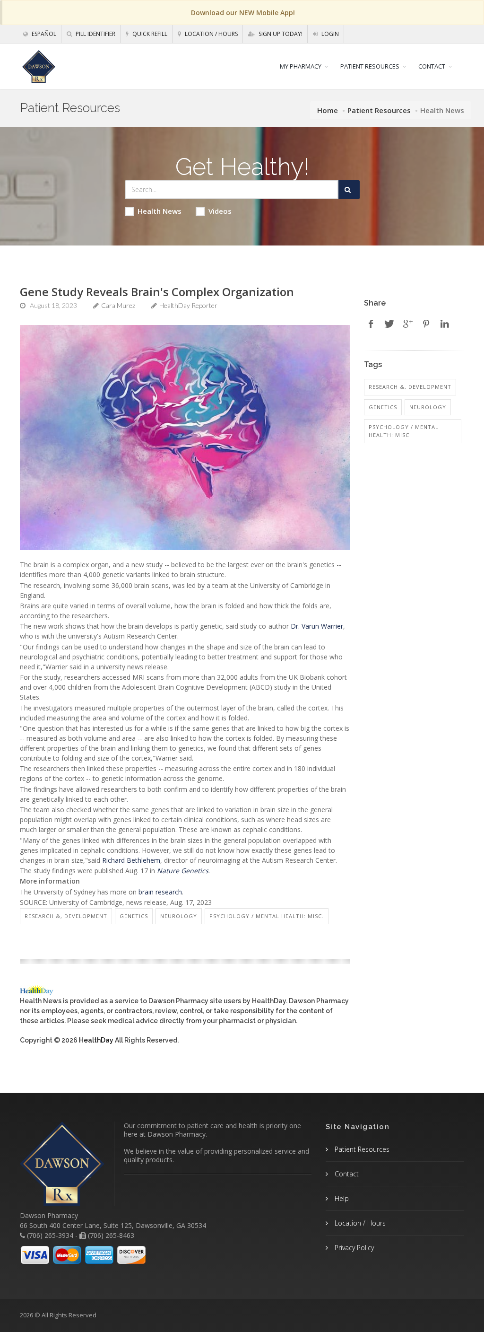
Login (329, 34)
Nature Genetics (182, 870)
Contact (346, 1173)
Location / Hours (210, 34)
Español (43, 34)
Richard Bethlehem (131, 860)
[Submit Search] (349, 189)
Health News (160, 211)
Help (341, 1198)
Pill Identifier (94, 34)
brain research (160, 891)
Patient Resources (379, 110)
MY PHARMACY (300, 66)
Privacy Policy (353, 1247)
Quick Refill (149, 34)
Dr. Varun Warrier (317, 626)
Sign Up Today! (279, 34)
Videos (220, 211)
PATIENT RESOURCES (369, 66)
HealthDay (96, 1040)
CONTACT (431, 66)
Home (327, 110)
